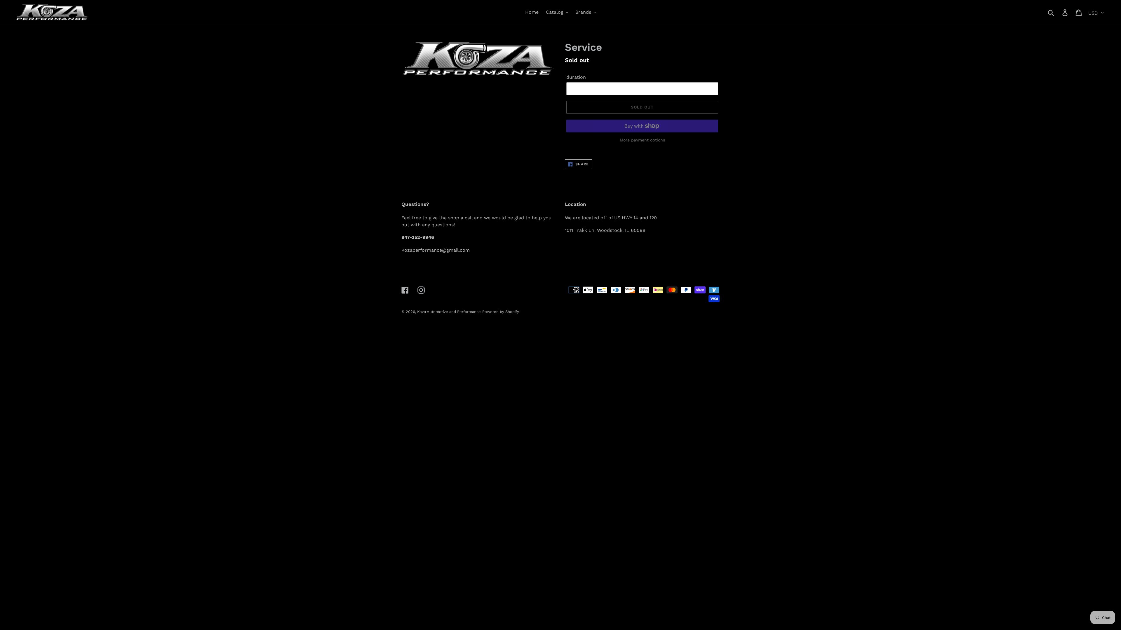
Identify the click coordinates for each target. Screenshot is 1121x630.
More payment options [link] (642, 140)
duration (576, 77)
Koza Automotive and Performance (449, 311)
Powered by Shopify (500, 311)
